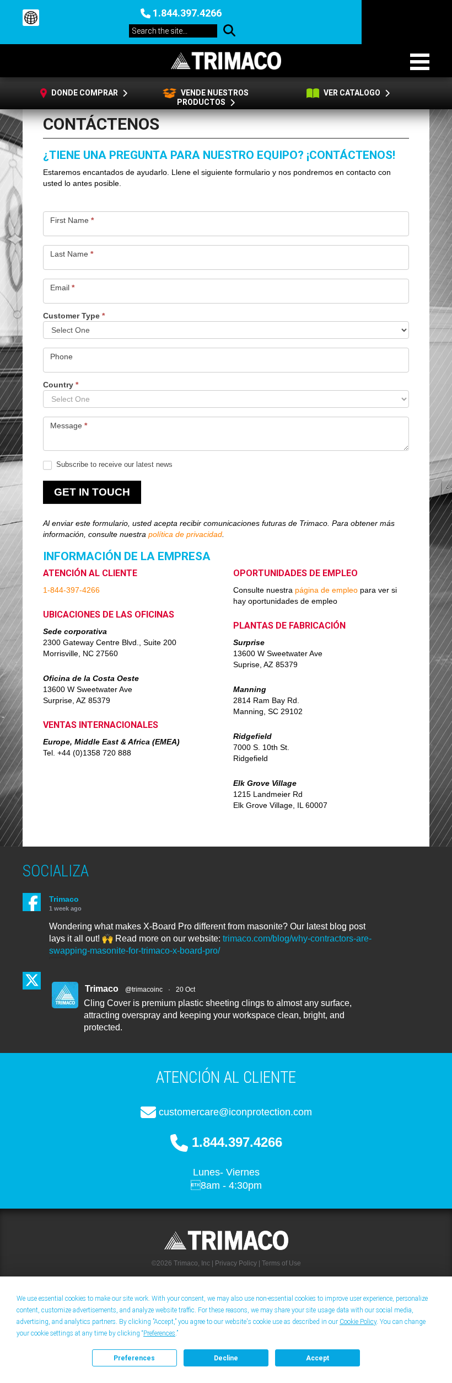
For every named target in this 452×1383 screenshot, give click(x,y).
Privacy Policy (236, 1263)
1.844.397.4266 (187, 13)
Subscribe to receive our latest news (113, 464)
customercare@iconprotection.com (235, 1112)
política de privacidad (185, 534)
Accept (317, 1358)
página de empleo (326, 590)
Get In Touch (92, 492)
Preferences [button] (159, 1333)
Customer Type (74, 316)
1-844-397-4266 (71, 590)
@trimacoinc (144, 989)
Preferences (134, 1358)
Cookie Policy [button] (358, 1322)
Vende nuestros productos (213, 97)
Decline (226, 1358)
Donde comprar (85, 92)
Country (60, 385)
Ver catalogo (352, 92)
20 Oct (185, 989)
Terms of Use (281, 1263)
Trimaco (64, 899)
